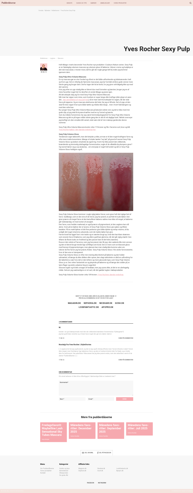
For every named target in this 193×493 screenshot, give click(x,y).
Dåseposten (63, 473)
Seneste (69, 3)
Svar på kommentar (126, 338)
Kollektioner (55, 10)
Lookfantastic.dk (89, 307)
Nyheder (47, 10)
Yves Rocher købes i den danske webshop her (77, 130)
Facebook (90, 483)
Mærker (93, 3)
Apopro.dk (107, 307)
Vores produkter (120, 3)
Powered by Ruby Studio (182, 491)
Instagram (102, 483)
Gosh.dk (119, 303)
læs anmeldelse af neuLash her (75, 100)
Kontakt (43, 473)
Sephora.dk (90, 303)
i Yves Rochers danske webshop (110, 275)
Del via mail (89, 452)
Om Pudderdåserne (47, 468)
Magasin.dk (74, 303)
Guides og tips (81, 3)
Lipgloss (52, 58)
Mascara (60, 58)
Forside (41, 10)
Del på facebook (105, 452)
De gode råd (63, 475)
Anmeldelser (105, 3)
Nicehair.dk (105, 303)
